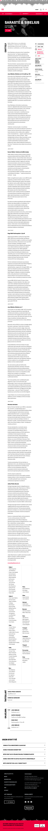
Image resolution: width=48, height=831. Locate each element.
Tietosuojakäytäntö (9, 785)
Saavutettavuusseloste (10, 782)
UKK (5, 787)
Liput (10, 31)
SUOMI (37, 9)
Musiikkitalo (7, 779)
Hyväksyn (37, 825)
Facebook (26, 802)
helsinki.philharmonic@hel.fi (31, 788)
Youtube (31, 802)
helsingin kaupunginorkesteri (23, 0)
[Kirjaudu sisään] (41, 11)
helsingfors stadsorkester (36, 0)
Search (43, 9)
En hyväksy (42, 825)
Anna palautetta (8, 773)
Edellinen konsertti (8, 13)
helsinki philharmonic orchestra (9, 0)
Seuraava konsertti (39, 13)
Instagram (28, 802)
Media (5, 776)
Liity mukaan (10, 802)
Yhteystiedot (28, 774)
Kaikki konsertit (25, 13)
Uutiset (6, 790)
